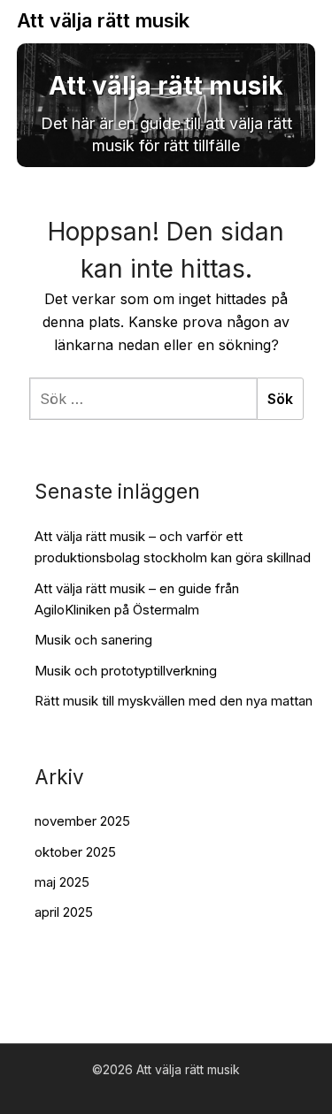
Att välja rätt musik (103, 20)
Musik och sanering (93, 639)
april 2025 (64, 912)
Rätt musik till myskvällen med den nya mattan (174, 700)
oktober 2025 (75, 851)
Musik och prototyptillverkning (126, 670)
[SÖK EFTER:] (143, 399)
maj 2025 (62, 882)
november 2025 (82, 821)
